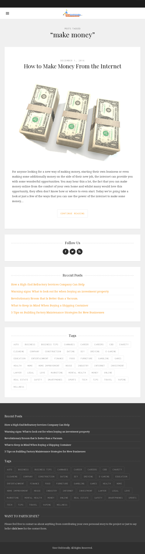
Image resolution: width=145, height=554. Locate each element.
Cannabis (69, 344)
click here (17, 528)
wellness (19, 387)
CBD (111, 344)
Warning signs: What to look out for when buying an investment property (60, 291)
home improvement (49, 366)
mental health (77, 373)
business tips (49, 344)
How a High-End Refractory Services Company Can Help (48, 284)
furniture (87, 358)
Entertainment (40, 358)
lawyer (18, 373)
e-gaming (111, 351)
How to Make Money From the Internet (72, 66)
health (18, 366)
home (30, 366)
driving (95, 351)
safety (38, 380)
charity (124, 344)
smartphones (55, 380)
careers (99, 344)
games (118, 358)
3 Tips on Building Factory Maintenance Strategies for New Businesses (57, 312)
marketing (57, 373)
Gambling (103, 358)
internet (99, 366)
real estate (21, 380)
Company (34, 351)
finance (59, 358)
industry (83, 366)
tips (95, 380)
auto (16, 344)
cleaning (19, 351)
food (72, 358)
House (69, 366)
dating (71, 351)
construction (53, 351)
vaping (122, 380)
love (42, 373)
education (19, 358)
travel (108, 380)
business (30, 344)
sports (72, 380)
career (85, 344)
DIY (83, 351)
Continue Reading (72, 213)
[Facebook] (66, 252)
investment (117, 366)
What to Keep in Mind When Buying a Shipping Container (49, 305)
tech (84, 380)
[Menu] (7, 13)
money (95, 373)
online (108, 373)
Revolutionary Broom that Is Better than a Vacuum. (44, 298)
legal (30, 373)
